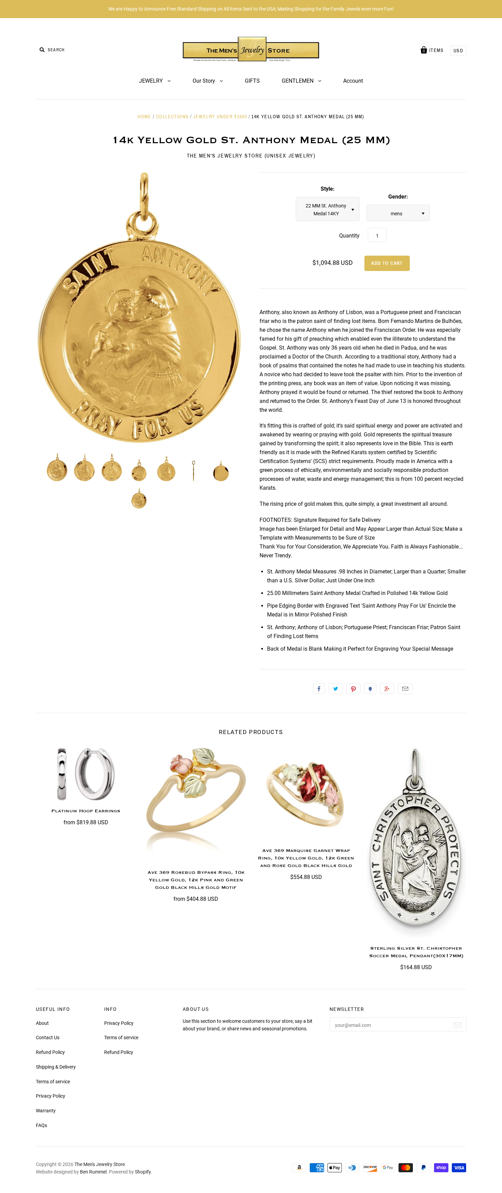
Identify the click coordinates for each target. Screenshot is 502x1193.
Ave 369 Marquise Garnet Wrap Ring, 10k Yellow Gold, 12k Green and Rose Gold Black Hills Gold (306, 858)
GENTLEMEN (298, 81)
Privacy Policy (50, 1096)
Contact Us (47, 1037)
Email (405, 688)
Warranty (46, 1110)
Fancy (370, 688)
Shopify (143, 1172)
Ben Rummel (93, 1172)
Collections (172, 116)
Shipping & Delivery (56, 1067)
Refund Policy (50, 1052)
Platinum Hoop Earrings (85, 811)
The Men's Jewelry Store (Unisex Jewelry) (251, 156)
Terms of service (53, 1081)
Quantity (349, 235)
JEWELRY (151, 81)
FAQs (41, 1125)
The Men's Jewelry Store (99, 1164)
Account (353, 81)
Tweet (336, 688)
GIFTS (252, 81)
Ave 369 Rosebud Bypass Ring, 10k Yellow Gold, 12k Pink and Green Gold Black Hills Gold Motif (196, 880)
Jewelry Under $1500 (220, 116)
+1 (387, 688)
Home (145, 116)
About (42, 1023)
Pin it (353, 688)
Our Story (205, 81)
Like (319, 688)
